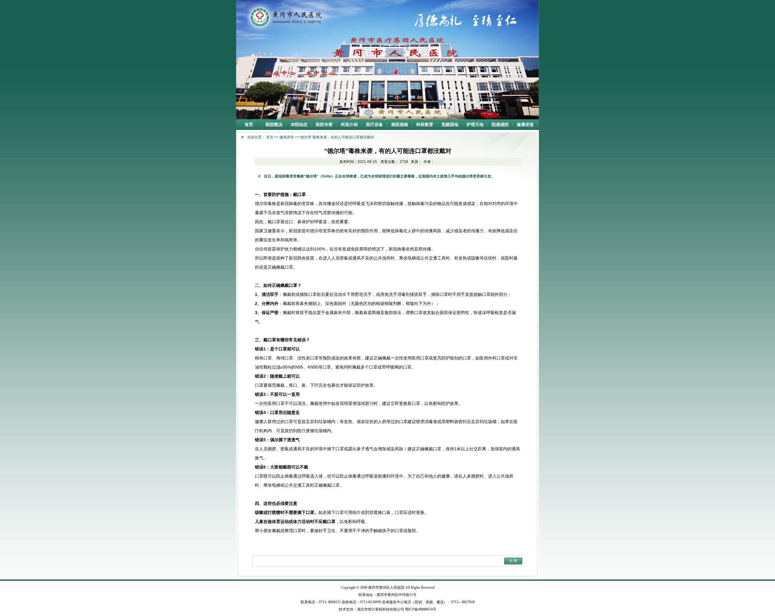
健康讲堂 (525, 124)
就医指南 (399, 124)
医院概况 (273, 124)
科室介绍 (349, 124)
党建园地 (449, 124)
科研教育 (424, 124)
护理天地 (475, 124)
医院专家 (324, 124)
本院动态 (299, 124)
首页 (249, 124)
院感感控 (500, 124)
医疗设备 (374, 124)
